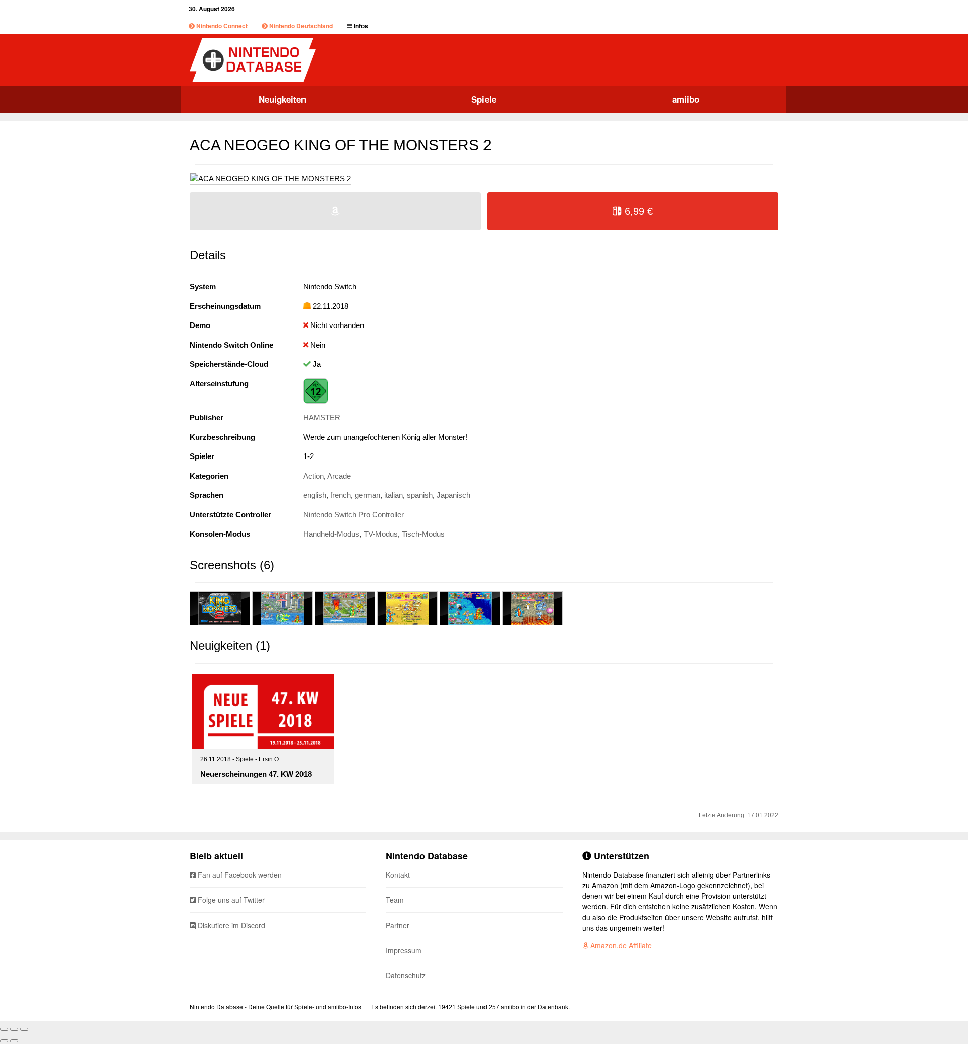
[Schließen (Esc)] (4, 1029)
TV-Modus (381, 534)
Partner (397, 925)
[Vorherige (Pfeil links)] (4, 1040)
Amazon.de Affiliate (620, 945)
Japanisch (453, 495)
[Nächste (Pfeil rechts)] (14, 1040)
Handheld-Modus (331, 534)
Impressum (403, 950)
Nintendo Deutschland (300, 25)
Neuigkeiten (282, 99)
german (367, 495)
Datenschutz (406, 975)
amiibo (685, 99)
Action (313, 476)
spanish (420, 495)
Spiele (483, 99)
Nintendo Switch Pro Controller (353, 514)
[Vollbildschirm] (14, 1029)
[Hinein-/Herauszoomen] (24, 1029)
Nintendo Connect (221, 25)
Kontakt (398, 875)
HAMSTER (321, 417)
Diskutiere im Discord (230, 925)
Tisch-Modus (423, 534)
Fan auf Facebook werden (239, 875)
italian (393, 495)
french (340, 495)
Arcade (339, 476)
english (314, 495)
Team (395, 900)
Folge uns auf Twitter (230, 900)
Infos (360, 25)
